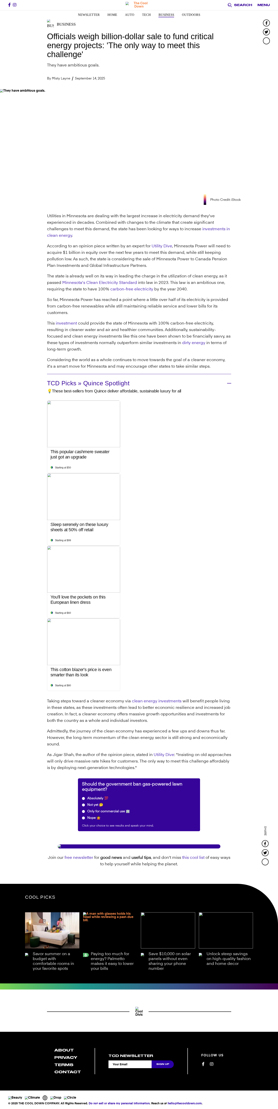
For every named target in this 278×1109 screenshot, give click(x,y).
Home (112, 14)
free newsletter (79, 858)
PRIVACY (65, 1057)
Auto (129, 14)
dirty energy (193, 343)
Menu (263, 5)
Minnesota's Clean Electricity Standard (99, 283)
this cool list (193, 858)
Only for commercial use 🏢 (108, 811)
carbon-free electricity (131, 289)
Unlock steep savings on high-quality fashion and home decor (229, 959)
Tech (146, 14)
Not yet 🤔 (94, 805)
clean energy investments (157, 701)
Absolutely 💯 (97, 798)
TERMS (63, 1064)
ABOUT (64, 1050)
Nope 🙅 (93, 818)
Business (166, 14)
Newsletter (89, 14)
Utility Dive (162, 246)
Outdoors (191, 14)
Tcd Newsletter (130, 1055)
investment (66, 324)
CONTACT (67, 1072)
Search (243, 5)
